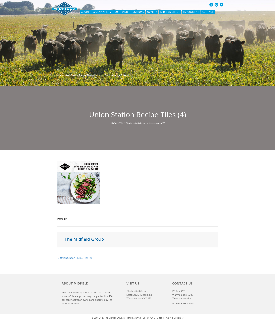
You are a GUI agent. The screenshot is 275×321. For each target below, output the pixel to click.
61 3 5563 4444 (186, 303)
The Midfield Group (135, 123)
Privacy (168, 317)
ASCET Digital (156, 317)
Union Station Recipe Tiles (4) (79, 75)
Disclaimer (178, 317)
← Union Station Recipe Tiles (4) (74, 257)
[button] (211, 5)
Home (57, 75)
